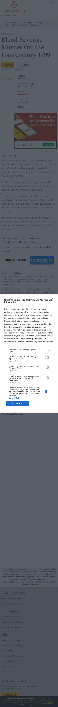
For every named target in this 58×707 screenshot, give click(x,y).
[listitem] (29, 351)
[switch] (47, 357)
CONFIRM (17, 403)
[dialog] (29, 353)
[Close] (52, 300)
